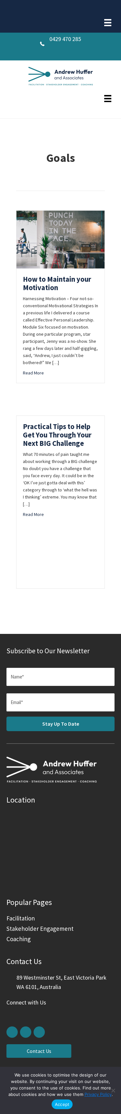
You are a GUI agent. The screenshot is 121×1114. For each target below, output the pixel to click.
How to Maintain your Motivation (57, 283)
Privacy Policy (98, 1094)
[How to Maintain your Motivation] (60, 215)
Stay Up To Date (60, 723)
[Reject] (113, 1090)
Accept (62, 1104)
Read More (33, 373)
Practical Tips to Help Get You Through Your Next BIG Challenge (57, 435)
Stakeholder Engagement (40, 928)
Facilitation (20, 918)
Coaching (18, 939)
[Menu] (108, 22)
